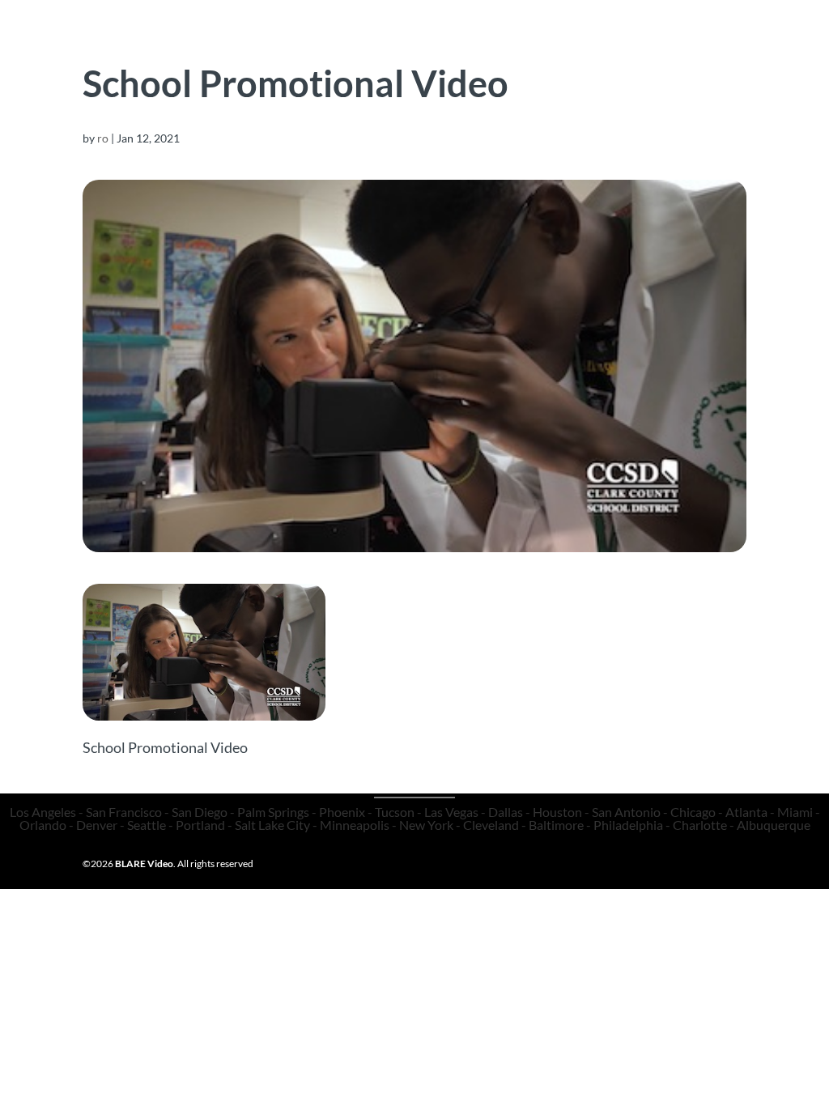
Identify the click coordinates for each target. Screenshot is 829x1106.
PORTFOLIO (251, 48)
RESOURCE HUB (633, 48)
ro (102, 138)
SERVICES (365, 48)
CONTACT (523, 48)
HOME (164, 48)
